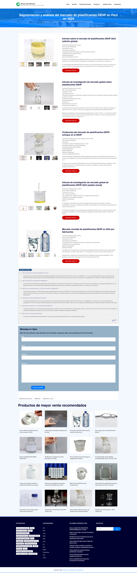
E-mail (23, 345)
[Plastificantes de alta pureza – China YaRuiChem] (106, 498)
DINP (44, 536)
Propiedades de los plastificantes (24, 551)
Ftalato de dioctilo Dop (22, 535)
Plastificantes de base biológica (24, 546)
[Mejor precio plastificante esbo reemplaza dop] (81, 472)
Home (48, 22)
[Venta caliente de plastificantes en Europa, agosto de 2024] (31, 419)
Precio (25, 548)
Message (23, 363)
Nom (23, 336)
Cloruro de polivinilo (21, 530)
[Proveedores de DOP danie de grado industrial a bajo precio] (81, 419)
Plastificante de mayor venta (25, 398)
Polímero (19, 548)
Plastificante (19, 541)
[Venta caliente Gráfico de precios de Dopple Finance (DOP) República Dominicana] (81, 498)
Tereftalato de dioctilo (22, 553)
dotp (44, 547)
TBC (44, 555)
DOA (44, 539)
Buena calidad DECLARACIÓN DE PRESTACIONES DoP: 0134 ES (79, 528)
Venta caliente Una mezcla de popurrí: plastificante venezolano (80, 551)
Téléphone (24, 354)
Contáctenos (117, 4)
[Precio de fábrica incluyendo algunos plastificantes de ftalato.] (81, 445)
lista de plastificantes (34, 535)
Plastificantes (37, 398)
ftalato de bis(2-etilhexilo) (22, 533)
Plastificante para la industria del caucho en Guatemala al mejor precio (81, 537)
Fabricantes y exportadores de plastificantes (73, 570)
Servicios (74, 4)
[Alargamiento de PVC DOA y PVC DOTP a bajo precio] (56, 498)
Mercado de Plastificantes (23, 538)
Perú (32, 538)
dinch (44, 533)
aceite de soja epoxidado (22, 528)
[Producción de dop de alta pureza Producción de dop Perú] (31, 498)
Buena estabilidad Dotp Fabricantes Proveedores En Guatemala (79, 559)
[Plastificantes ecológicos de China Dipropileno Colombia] (56, 445)
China (32, 528)
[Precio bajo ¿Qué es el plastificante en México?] (106, 419)
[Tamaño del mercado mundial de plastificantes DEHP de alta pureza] (31, 472)
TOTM (44, 558)
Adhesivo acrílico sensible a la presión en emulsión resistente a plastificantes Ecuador (82, 546)
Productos (97, 4)
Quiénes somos (107, 4)
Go (117, 529)
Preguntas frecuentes (85, 4)
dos (44, 544)
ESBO (44, 549)
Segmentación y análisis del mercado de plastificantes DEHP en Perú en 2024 (72, 22)
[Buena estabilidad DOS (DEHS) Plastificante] (31, 445)
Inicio (67, 4)
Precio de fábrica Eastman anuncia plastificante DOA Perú (79, 555)
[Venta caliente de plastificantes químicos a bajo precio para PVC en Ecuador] (106, 472)
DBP (44, 530)
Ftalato (30, 530)
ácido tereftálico (32, 553)
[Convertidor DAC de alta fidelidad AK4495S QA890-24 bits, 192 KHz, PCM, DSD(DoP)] (106, 445)
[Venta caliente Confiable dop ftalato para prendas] (56, 419)
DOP (44, 541)
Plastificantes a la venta (48, 398)
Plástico (35, 546)
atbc (44, 528)
